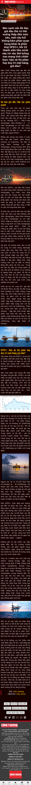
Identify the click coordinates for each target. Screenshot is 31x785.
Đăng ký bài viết (15, 756)
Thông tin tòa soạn (15, 754)
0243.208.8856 (19, 764)
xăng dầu (22, 704)
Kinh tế (14, 704)
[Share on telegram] (25, 717)
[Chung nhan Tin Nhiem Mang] (15, 774)
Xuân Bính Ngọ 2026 (15, 713)
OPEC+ (7, 708)
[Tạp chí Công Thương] (10, 2)
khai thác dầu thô (19, 708)
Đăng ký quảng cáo (15, 759)
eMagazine (19, 2)
